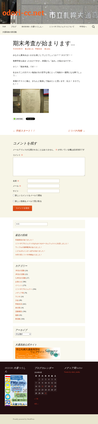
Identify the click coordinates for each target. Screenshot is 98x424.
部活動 (17, 319)
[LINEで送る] (18, 119)
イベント (18, 285)
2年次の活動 (19, 274)
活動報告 (18, 311)
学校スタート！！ (24, 130)
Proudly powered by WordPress (23, 419)
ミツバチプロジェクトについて (61, 27)
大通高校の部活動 (9, 32)
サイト (16, 191)
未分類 (17, 308)
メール (17, 186)
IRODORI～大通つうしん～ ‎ (33, 27)
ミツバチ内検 (76, 130)
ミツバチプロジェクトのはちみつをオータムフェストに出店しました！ (42, 243)
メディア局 (19, 293)
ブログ (13, 27)
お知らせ (30, 49)
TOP (4, 27)
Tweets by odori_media (72, 372)
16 (42, 386)
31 (45, 393)
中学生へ (83, 27)
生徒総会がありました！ (24, 240)
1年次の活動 (19, 270)
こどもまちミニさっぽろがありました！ (30, 251)
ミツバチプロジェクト (23, 289)
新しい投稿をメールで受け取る (28, 201)
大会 (17, 300)
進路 (17, 315)
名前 (16, 181)
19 (52, 386)
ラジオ (17, 297)
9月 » (36, 404)
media (48, 49)
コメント (18, 155)
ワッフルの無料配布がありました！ (28, 247)
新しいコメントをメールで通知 (28, 195)
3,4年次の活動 (20, 278)
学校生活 (38, 49)
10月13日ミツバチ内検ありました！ (28, 255)
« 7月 (36, 399)
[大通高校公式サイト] (37, 353)
